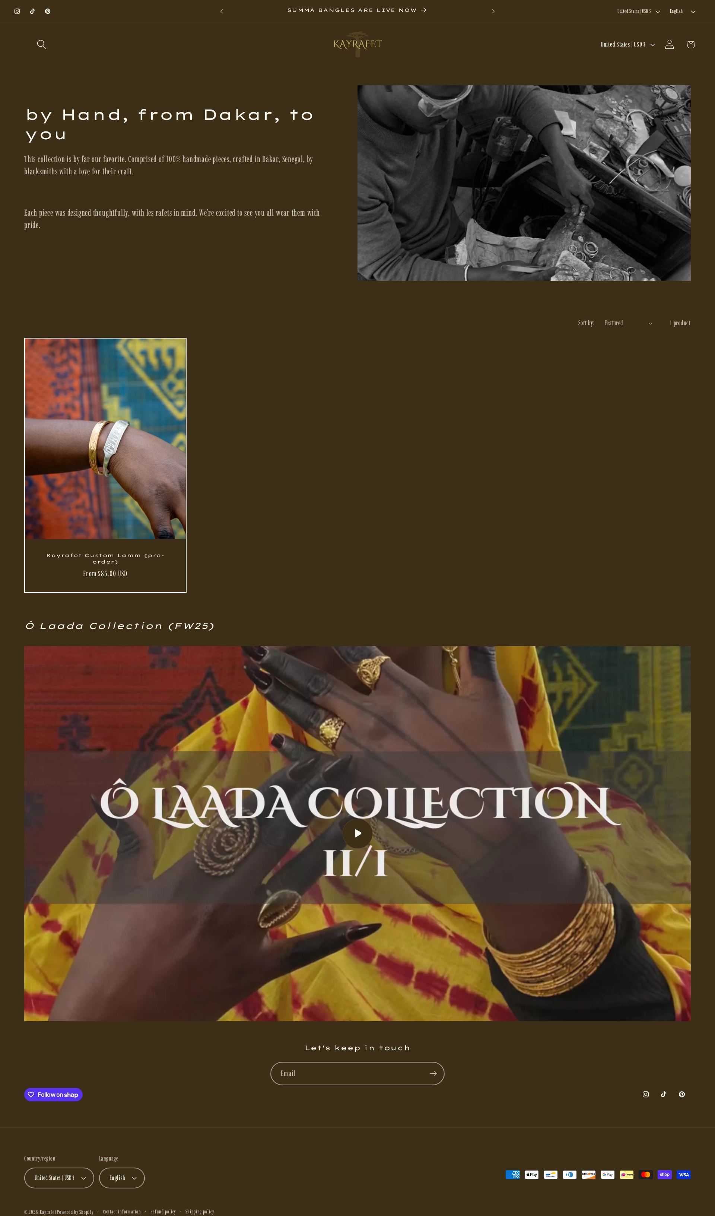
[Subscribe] (433, 1073)
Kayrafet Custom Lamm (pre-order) (105, 559)
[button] (41, 44)
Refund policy (163, 1211)
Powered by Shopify (75, 1211)
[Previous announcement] (221, 11)
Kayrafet (48, 1211)
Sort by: (586, 323)
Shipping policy (199, 1211)
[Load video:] (357, 833)
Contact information (122, 1211)
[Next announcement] (493, 11)
